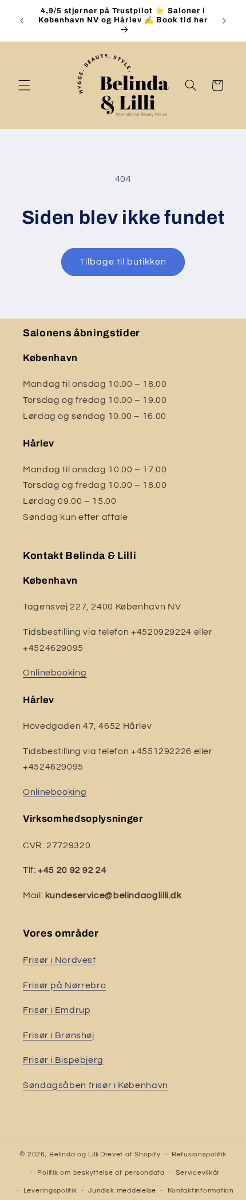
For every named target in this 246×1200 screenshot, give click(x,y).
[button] (24, 85)
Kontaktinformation (201, 1190)
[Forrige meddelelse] (21, 20)
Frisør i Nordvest (59, 960)
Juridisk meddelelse (122, 1190)
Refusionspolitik (199, 1154)
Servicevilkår (198, 1173)
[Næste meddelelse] (224, 20)
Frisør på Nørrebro (64, 985)
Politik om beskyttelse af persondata (100, 1173)
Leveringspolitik (50, 1190)
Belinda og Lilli (73, 1154)
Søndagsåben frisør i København (95, 1085)
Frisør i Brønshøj (58, 1035)
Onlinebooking (54, 672)
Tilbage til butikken (123, 261)
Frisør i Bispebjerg (63, 1060)
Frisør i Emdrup (56, 1010)
